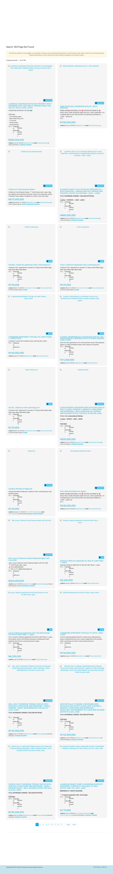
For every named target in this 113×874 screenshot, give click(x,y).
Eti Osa (50, 333)
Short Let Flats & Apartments (33, 512)
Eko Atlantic (100, 780)
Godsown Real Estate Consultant (31, 204)
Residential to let (28, 356)
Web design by (100, 867)
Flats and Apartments (46, 288)
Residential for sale (28, 143)
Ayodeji (25, 289)
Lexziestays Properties (25, 144)
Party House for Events (30, 288)
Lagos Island (49, 100)
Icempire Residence (38, 513)
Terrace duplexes (13, 513)
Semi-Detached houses (95, 125)
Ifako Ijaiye (49, 485)
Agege (50, 261)
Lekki (102, 557)
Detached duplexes (42, 143)
